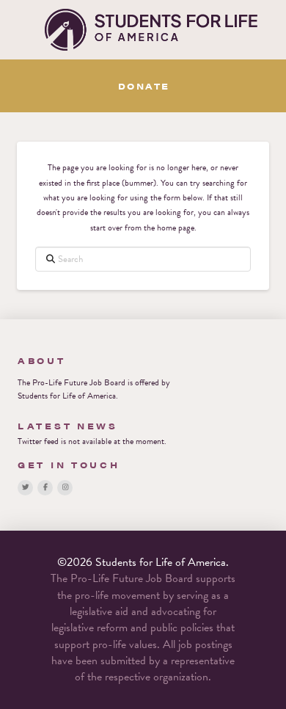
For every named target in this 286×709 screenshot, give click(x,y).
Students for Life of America (67, 395)
